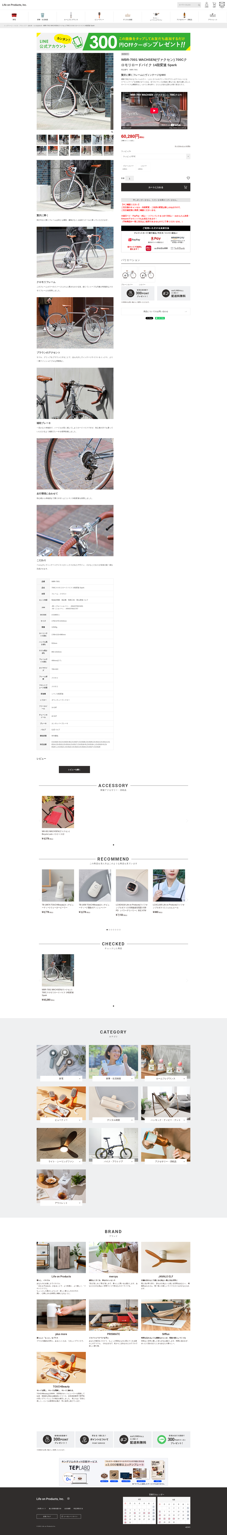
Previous (39, 91)
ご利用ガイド (41, 1508)
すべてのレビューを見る (182, 146)
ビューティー (99, 19)
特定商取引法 (78, 1508)
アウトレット (212, 19)
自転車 (30, 25)
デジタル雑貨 (127, 19)
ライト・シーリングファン (156, 19)
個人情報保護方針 (55, 1508)
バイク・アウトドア (20, 25)
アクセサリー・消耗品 (184, 19)
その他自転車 (37, 25)
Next (110, 91)
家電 (14, 19)
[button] (113, 844)
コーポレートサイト (71, 1516)
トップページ (8, 25)
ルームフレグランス (71, 19)
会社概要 (67, 1508)
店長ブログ (47, 1516)
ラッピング (126, 151)
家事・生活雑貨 (42, 19)
